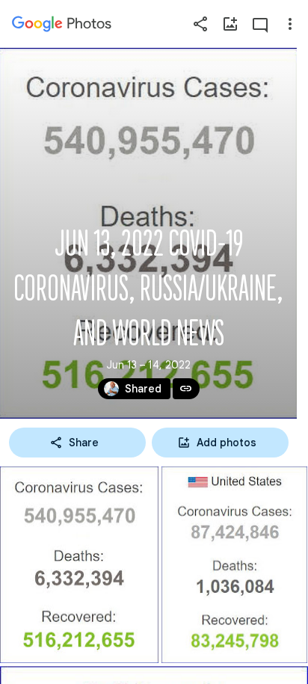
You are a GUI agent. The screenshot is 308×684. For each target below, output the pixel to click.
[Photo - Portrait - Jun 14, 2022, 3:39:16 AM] (234, 564)
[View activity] (260, 24)
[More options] (290, 24)
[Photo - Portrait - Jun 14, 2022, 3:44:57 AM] (79, 564)
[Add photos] (230, 24)
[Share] (200, 24)
